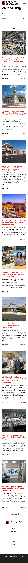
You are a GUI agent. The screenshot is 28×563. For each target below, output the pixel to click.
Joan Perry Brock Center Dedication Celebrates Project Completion (14, 437)
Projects (14, 538)
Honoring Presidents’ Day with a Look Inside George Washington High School (12, 168)
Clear (14, 28)
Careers (14, 544)
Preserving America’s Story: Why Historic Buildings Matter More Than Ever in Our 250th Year (14, 114)
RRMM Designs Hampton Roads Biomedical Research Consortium (13, 488)
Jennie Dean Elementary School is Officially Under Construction (12, 325)
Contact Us (14, 528)
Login (14, 548)
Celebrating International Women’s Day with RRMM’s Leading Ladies (13, 274)
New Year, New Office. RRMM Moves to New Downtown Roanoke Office (14, 222)
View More (14, 514)
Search (3, 23)
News (14, 541)
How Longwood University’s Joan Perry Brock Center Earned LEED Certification (13, 60)
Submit (24, 23)
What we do (14, 534)
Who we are (14, 531)
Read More (5, 78)
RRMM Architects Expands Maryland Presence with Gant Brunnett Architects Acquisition (14, 379)
